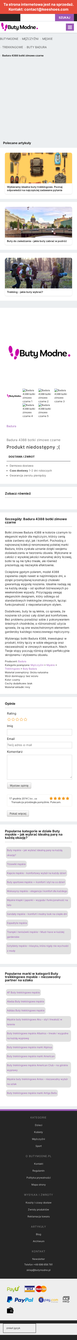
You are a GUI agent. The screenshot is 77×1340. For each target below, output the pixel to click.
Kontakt (38, 1163)
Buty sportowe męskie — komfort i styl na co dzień (36, 882)
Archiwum (38, 1241)
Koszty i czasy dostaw (39, 1202)
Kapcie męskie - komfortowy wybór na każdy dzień (36, 873)
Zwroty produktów (38, 1209)
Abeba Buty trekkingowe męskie (25, 1001)
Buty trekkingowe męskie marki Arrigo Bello (32, 1093)
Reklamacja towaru (39, 1216)
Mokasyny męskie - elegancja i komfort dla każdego (37, 891)
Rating (11, 713)
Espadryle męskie (17, 922)
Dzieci (38, 1125)
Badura (11, 426)
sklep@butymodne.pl (38, 1270)
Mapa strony (38, 1184)
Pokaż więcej (18, 813)
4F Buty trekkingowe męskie (23, 992)
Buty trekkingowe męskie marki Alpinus (29, 1047)
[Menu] (70, 27)
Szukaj (64, 17)
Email (11, 739)
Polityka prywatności (38, 1177)
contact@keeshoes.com (46, 9)
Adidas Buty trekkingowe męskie (26, 1010)
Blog (38, 1234)
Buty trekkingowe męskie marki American (31, 1056)
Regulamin (38, 1170)
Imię (10, 726)
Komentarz (15, 752)
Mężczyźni (38, 1139)
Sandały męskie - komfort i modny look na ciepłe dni (37, 913)
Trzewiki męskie (16, 864)
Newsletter (38, 1258)
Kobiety (38, 1132)
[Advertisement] (38, 100)
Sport (39, 1145)
